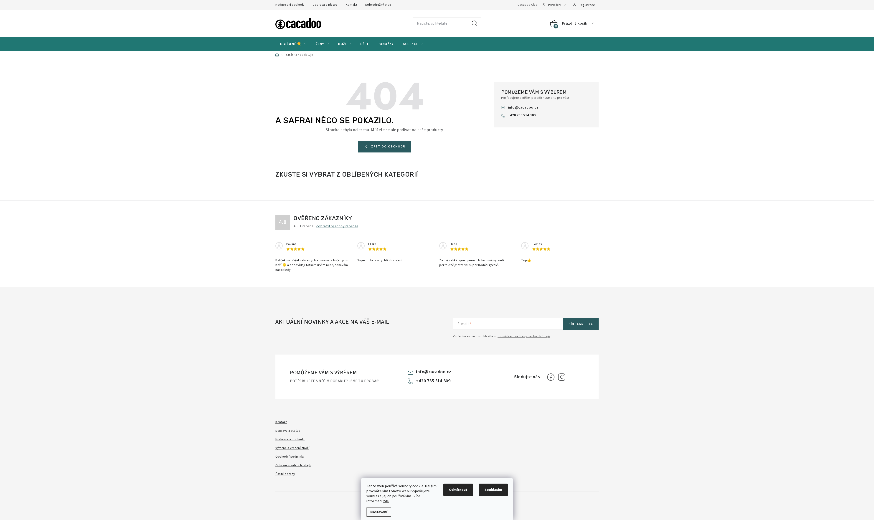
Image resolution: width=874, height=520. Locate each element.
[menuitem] (293, 44)
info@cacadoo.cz (523, 107)
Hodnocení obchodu (290, 5)
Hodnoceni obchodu (290, 439)
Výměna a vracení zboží (292, 448)
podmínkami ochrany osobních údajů (523, 336)
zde (386, 501)
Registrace (587, 5)
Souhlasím (493, 489)
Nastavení (378, 512)
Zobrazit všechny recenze (337, 226)
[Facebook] (550, 377)
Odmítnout (458, 489)
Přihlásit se (581, 324)
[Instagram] (561, 377)
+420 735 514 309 (522, 115)
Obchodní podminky (290, 456)
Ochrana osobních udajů (293, 465)
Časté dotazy (285, 474)
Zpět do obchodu (388, 146)
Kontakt (351, 5)
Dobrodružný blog (378, 5)
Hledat (474, 23)
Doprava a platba (325, 5)
